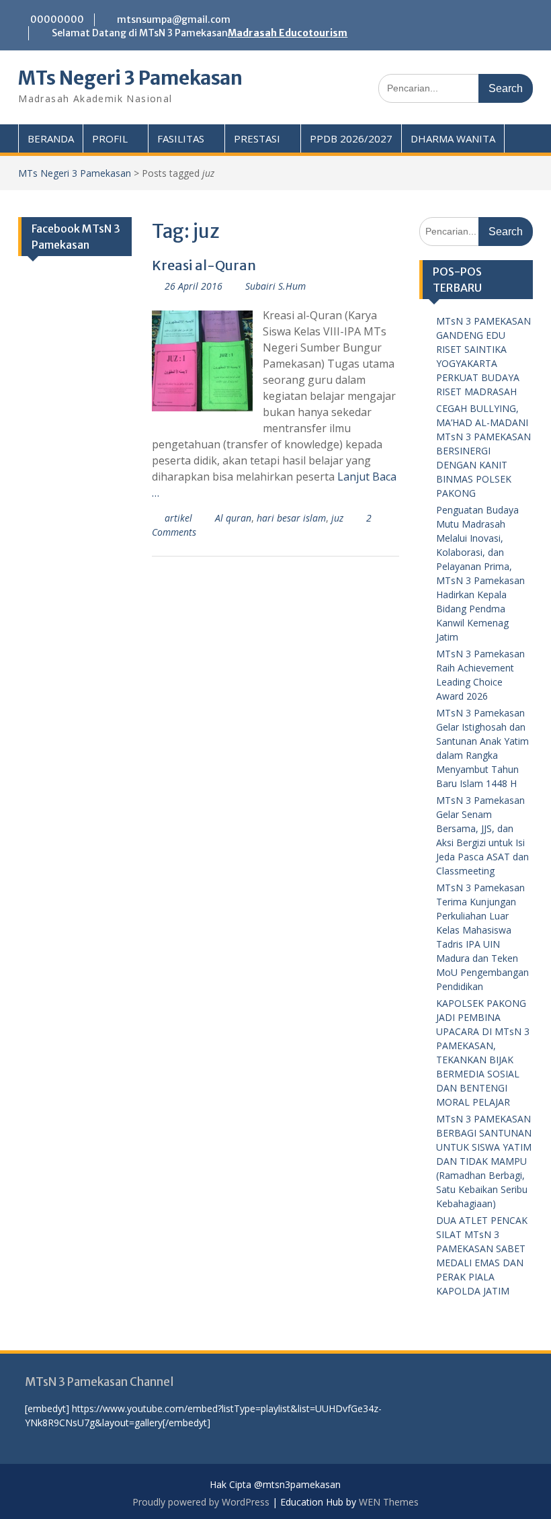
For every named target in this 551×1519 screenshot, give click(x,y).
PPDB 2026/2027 (351, 138)
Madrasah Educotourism (287, 33)
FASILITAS (180, 138)
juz (337, 517)
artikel (178, 517)
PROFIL (110, 138)
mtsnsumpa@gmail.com (173, 19)
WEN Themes (389, 1501)
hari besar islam (291, 517)
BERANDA (51, 138)
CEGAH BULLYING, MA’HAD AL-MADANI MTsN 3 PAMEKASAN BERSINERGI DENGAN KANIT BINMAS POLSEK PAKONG (483, 450)
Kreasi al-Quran (204, 265)
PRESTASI (257, 138)
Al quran (233, 517)
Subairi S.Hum (275, 286)
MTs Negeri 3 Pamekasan (130, 78)
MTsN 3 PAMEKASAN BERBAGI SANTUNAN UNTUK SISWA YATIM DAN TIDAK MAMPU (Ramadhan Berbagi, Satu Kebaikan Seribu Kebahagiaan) (484, 1161)
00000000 (57, 19)
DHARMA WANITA (453, 138)
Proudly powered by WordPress (200, 1501)
